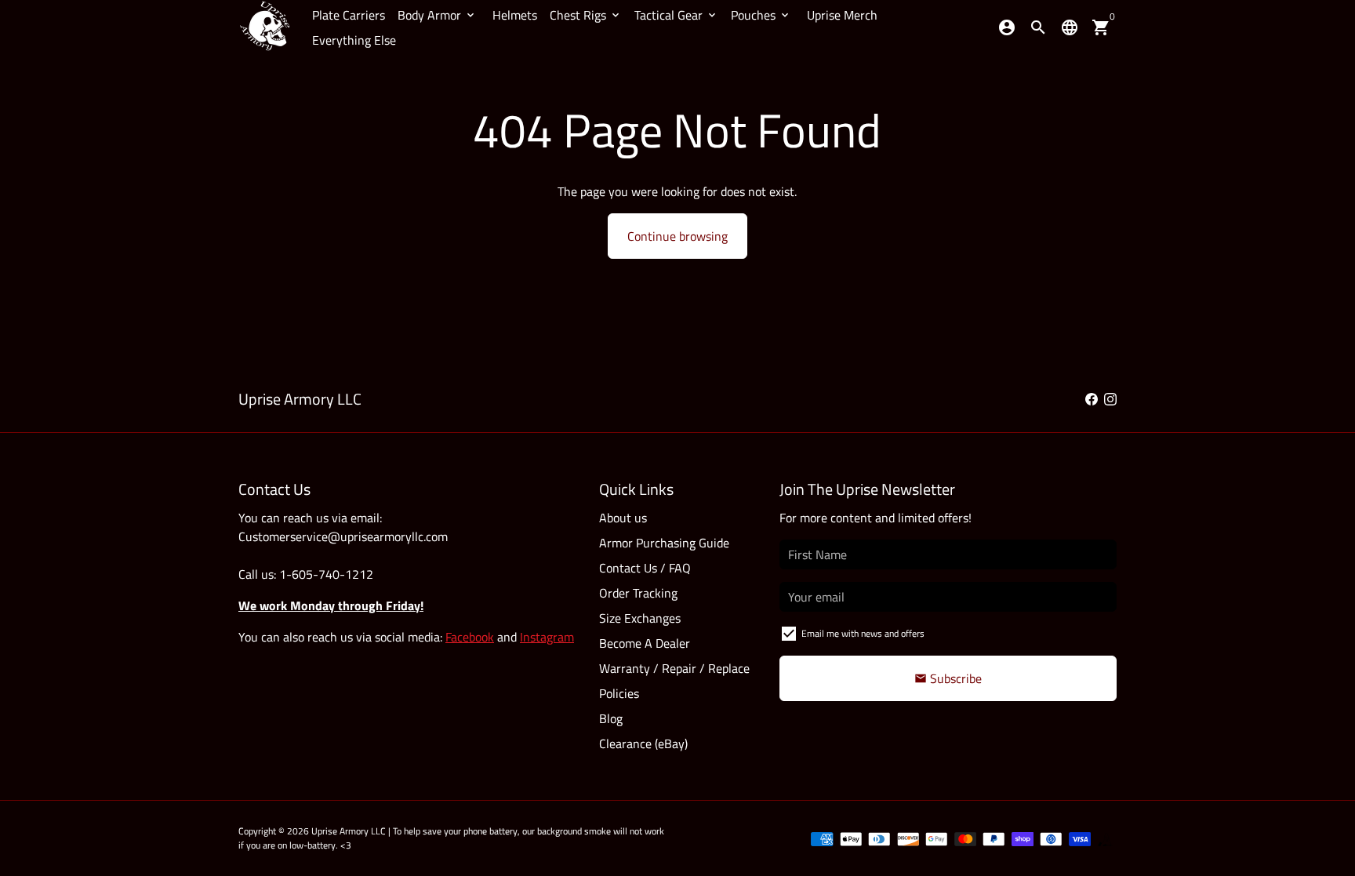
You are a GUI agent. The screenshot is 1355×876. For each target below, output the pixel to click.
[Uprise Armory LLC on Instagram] (1110, 399)
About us (623, 517)
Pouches (761, 14)
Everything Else (354, 40)
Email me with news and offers (863, 634)
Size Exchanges (640, 618)
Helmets (514, 14)
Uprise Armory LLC (348, 830)
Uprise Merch (842, 14)
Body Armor (437, 14)
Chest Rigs (586, 14)
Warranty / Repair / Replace (674, 668)
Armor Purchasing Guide (664, 542)
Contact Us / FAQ (645, 567)
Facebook (469, 636)
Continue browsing (677, 236)
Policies (619, 693)
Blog (611, 718)
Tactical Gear (676, 14)
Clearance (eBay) (643, 743)
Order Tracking (638, 592)
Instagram (547, 636)
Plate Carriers (348, 14)
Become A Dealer (644, 643)
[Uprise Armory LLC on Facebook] (1091, 399)
